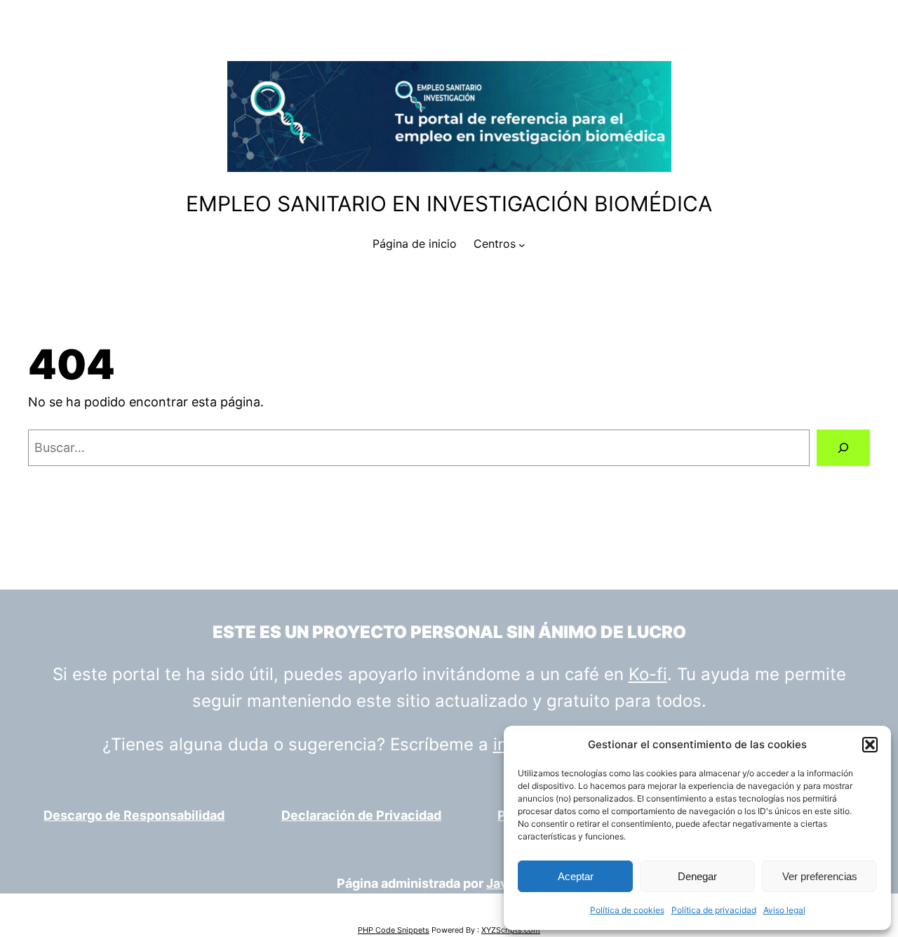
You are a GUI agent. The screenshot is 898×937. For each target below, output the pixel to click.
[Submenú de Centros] (521, 244)
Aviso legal (784, 910)
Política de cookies (627, 910)
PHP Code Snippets (393, 930)
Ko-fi (648, 674)
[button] (870, 745)
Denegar (697, 876)
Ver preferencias (819, 876)
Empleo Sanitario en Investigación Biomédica (449, 203)
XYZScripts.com (510, 930)
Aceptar (576, 876)
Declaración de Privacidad (361, 815)
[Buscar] (843, 448)
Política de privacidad (713, 910)
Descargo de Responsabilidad (133, 815)
